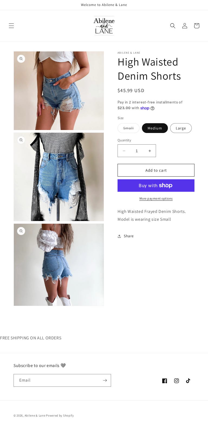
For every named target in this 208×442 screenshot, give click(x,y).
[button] (11, 26)
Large (181, 128)
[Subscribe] (105, 380)
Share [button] (129, 235)
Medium (155, 128)
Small (131, 129)
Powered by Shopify (60, 415)
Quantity (124, 140)
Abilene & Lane (35, 415)
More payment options (156, 198)
